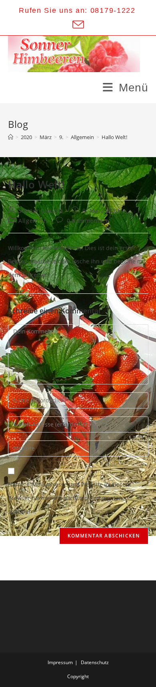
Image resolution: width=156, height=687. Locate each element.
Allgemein (32, 220)
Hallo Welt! (114, 137)
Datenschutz (95, 662)
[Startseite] (10, 137)
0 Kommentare (88, 220)
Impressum (60, 662)
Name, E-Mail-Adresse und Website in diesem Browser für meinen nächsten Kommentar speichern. (69, 498)
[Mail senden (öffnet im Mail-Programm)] (77, 24)
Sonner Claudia (40, 210)
